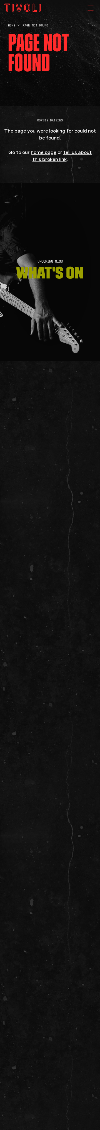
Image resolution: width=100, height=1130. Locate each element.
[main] (50, 565)
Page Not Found (35, 25)
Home (11, 25)
